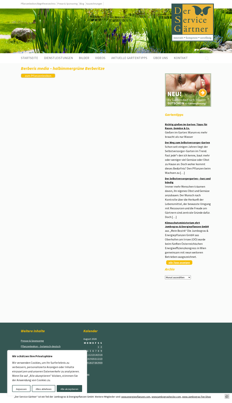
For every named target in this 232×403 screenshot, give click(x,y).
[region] (47, 373)
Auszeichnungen (94, 3)
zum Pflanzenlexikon (38, 75)
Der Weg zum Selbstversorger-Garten (187, 142)
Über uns (160, 58)
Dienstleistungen (58, 58)
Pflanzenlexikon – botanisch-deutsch (41, 346)
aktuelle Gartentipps (129, 58)
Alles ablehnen (43, 389)
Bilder (84, 58)
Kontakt (181, 58)
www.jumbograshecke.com (166, 396)
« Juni (86, 374)
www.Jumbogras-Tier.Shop (196, 396)
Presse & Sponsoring (67, 3)
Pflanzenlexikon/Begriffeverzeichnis (38, 3)
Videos (100, 58)
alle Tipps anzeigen (179, 262)
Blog (82, 3)
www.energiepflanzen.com (135, 396)
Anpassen (21, 389)
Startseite (29, 58)
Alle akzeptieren (69, 389)
